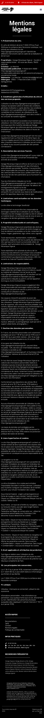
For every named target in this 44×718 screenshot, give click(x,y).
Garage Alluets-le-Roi (21, 661)
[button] (40, 9)
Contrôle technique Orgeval (13, 665)
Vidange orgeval (10, 673)
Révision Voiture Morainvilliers (27, 671)
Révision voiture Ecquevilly (23, 669)
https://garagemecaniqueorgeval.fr (13, 52)
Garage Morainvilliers (31, 663)
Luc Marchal (14, 67)
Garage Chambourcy (18, 663)
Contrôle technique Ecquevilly (23, 667)
